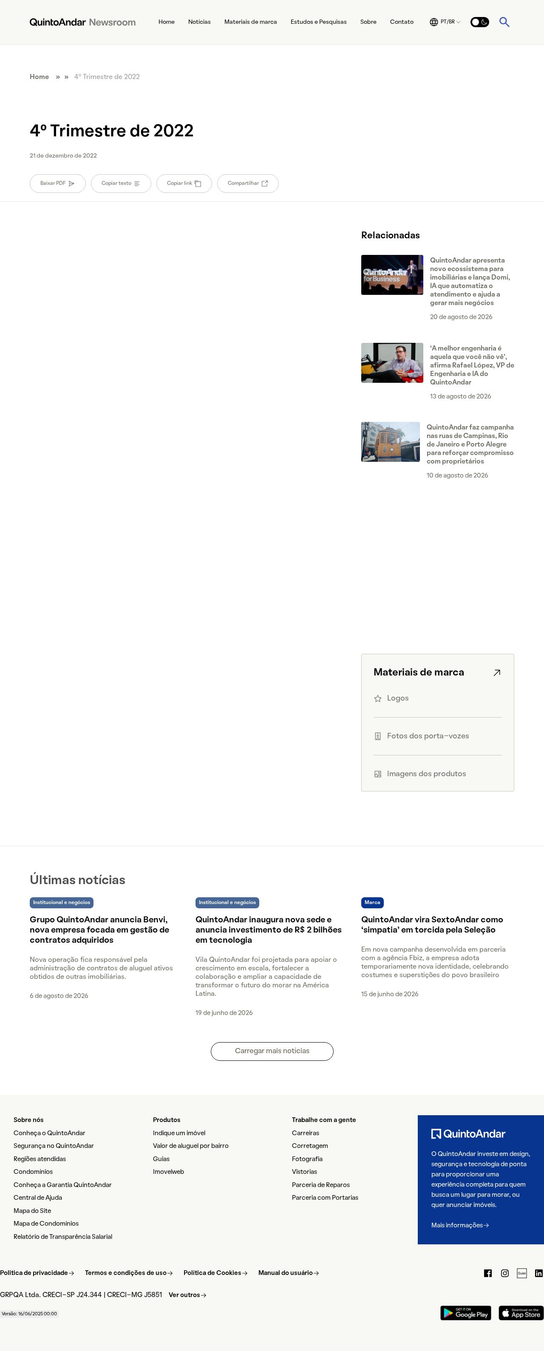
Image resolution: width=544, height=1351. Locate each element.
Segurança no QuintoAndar (54, 1146)
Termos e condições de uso (126, 1273)
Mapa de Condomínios (46, 1224)
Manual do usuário (285, 1273)
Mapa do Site (32, 1211)
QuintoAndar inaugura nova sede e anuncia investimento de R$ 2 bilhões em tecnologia (269, 930)
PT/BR (448, 22)
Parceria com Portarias (325, 1198)
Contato (402, 22)
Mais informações (457, 1226)
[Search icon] (504, 22)
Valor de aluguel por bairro (191, 1146)
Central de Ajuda (38, 1198)
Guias (161, 1159)
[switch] (479, 22)
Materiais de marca (250, 22)
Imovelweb (168, 1172)
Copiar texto (116, 183)
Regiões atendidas (40, 1159)
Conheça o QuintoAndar (49, 1133)
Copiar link (179, 183)
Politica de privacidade (34, 1273)
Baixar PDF (53, 183)
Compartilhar (243, 183)
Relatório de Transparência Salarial (63, 1237)
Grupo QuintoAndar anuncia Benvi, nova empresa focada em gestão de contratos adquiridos (99, 930)
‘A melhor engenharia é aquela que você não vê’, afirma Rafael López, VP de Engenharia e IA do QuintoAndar (472, 366)
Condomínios (33, 1172)
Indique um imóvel (179, 1133)
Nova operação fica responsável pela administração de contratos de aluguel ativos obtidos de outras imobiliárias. (101, 968)
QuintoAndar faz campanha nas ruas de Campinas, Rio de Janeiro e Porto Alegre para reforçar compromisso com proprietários (470, 445)
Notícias (199, 22)
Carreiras (305, 1133)
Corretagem (310, 1146)
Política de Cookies (212, 1273)
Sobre (368, 22)
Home (167, 22)
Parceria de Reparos (321, 1185)
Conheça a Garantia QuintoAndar (63, 1185)
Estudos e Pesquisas (319, 22)
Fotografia (307, 1159)
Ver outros (184, 1295)
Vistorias (304, 1172)
